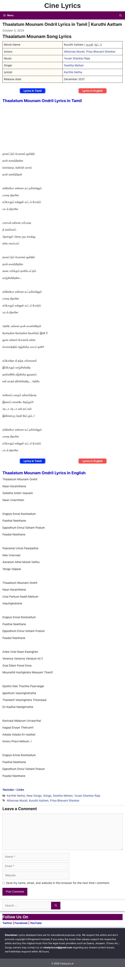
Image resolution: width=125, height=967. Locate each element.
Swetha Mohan (74, 65)
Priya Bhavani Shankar (100, 51)
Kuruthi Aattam (39, 800)
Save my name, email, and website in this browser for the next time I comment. (58, 883)
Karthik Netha (73, 72)
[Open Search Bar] (120, 15)
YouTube (36, 923)
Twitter (7, 923)
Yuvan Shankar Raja (77, 58)
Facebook (21, 923)
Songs (47, 795)
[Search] (55, 906)
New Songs (34, 795)
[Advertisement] (62, 128)
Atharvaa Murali (74, 51)
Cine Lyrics (62, 5)
